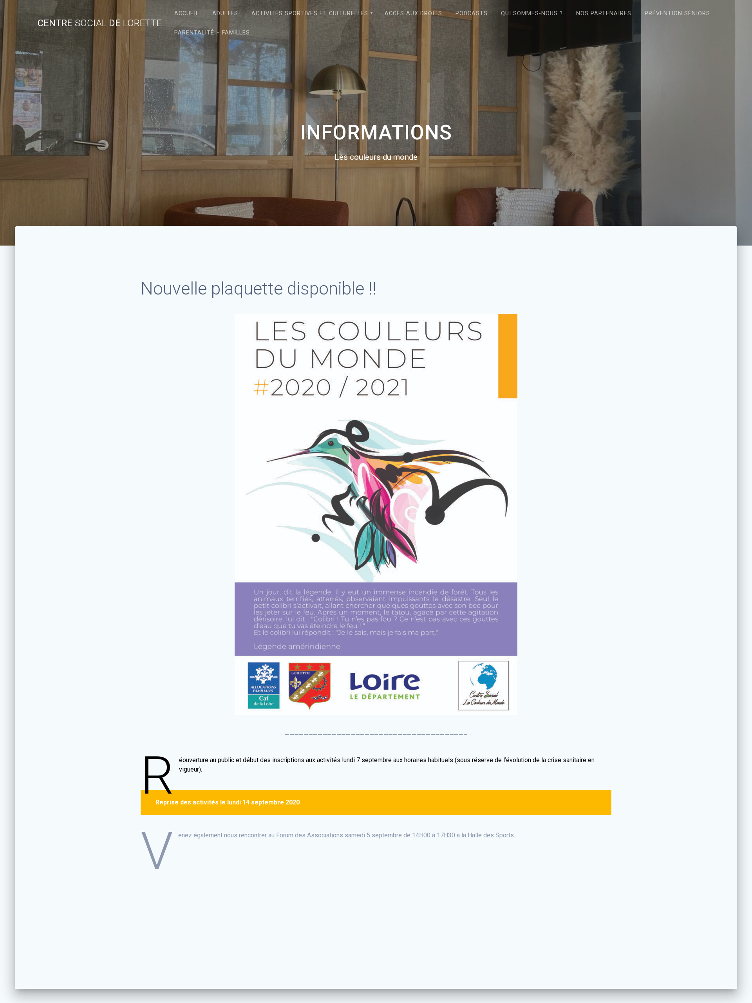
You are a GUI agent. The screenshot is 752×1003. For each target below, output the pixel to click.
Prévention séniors (677, 13)
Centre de (100, 23)
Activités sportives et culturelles (309, 13)
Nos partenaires (603, 13)
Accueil (186, 13)
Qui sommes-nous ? (532, 13)
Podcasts (472, 13)
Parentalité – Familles (212, 32)
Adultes (225, 13)
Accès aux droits (413, 13)
